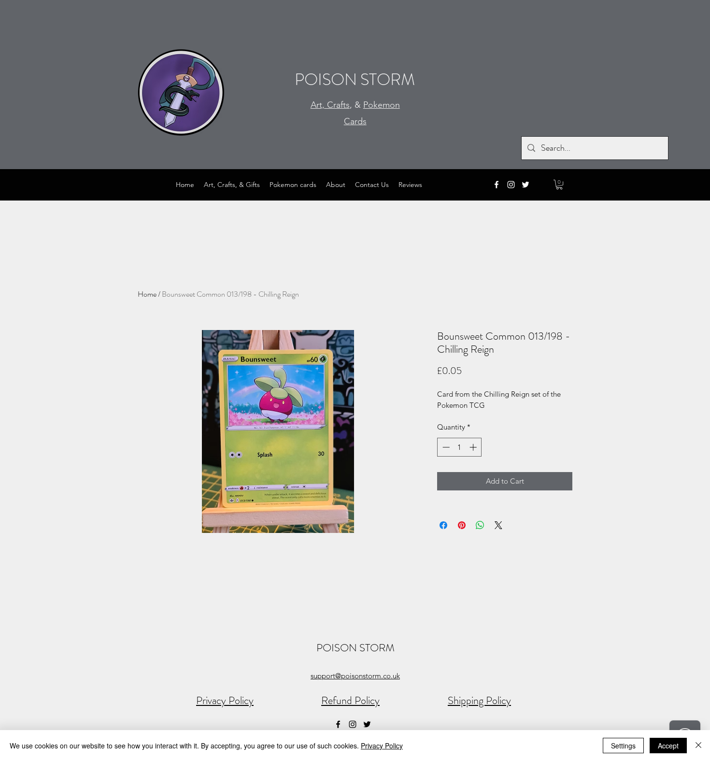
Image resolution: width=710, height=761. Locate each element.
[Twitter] (525, 184)
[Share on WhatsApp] (480, 525)
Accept (668, 745)
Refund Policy (350, 700)
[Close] (698, 745)
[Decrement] (445, 447)
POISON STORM (355, 79)
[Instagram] (511, 184)
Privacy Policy (225, 700)
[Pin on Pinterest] (462, 525)
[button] (559, 184)
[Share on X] (498, 525)
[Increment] (474, 447)
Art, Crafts (330, 105)
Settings (623, 745)
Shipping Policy (479, 700)
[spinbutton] (460, 447)
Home (147, 294)
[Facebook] (496, 184)
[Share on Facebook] (443, 525)
